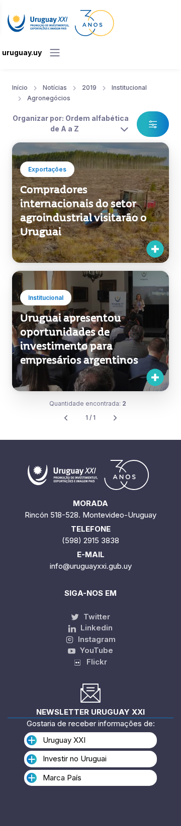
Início (20, 87)
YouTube (95, 650)
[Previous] (66, 418)
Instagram (96, 639)
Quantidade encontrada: (87, 403)
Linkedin (95, 627)
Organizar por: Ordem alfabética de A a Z (71, 123)
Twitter (95, 616)
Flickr (93, 662)
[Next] (115, 418)
